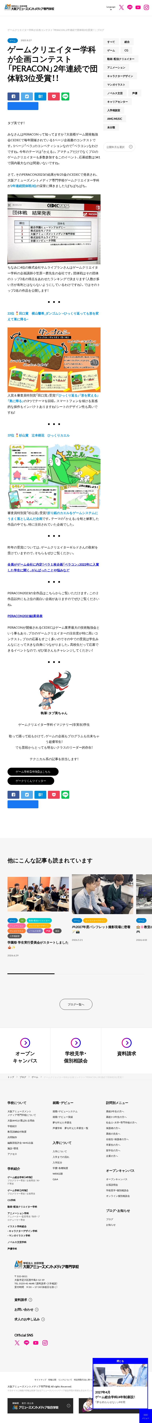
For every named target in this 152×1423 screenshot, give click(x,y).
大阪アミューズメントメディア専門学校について (22, 1113)
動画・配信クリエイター (120, 59)
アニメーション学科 (18, 1213)
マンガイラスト (116, 84)
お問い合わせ (23, 1309)
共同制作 (12, 1137)
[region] (76, 924)
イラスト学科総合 (17, 1226)
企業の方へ (112, 1156)
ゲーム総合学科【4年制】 (20, 1177)
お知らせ (111, 1224)
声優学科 (12, 1248)
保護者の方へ (113, 1128)
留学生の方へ (113, 1150)
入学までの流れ (61, 1157)
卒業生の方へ (113, 1144)
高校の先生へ (113, 1133)
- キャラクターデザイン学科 (22, 1231)
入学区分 (57, 1162)
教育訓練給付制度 (17, 1131)
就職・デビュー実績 (63, 1117)
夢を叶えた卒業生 (62, 1122)
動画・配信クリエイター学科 (22, 1206)
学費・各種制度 (60, 1168)
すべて (111, 42)
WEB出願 (58, 1173)
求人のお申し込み (27, 1319)
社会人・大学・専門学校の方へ (121, 1122)
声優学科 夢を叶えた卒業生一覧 (70, 1128)
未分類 (111, 127)
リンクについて (65, 1379)
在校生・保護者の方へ (117, 1139)
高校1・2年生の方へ (116, 1117)
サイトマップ (40, 1379)
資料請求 (20, 1299)
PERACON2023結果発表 (25, 615)
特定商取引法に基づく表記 (86, 1379)
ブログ (109, 1219)
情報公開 (52, 1379)
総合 (127, 42)
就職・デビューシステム (65, 1111)
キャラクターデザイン (120, 76)
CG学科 (12, 1200)
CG (126, 50)
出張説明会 (112, 1184)
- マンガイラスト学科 (19, 1235)
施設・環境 (13, 1148)
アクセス (12, 1154)
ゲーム (13, 40)
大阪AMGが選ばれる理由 (21, 1120)
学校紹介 (12, 1126)
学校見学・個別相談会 (117, 1190)
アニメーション (116, 67)
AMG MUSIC (114, 119)
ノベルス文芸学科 (17, 1242)
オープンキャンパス (116, 1179)
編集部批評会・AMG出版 (20, 1142)
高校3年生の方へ (115, 1111)
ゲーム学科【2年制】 (18, 1190)
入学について (60, 1151)
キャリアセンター (117, 101)
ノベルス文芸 (115, 93)
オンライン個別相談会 (118, 1196)
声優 (134, 93)
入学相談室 (113, 110)
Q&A (55, 1179)
